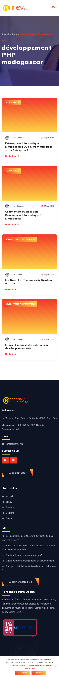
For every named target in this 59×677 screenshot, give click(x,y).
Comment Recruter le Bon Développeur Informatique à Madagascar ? (23, 215)
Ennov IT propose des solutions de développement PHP (27, 346)
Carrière (10, 512)
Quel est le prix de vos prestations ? (24, 555)
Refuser (38, 673)
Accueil (5, 34)
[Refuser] (55, 666)
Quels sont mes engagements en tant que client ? (31, 560)
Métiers (10, 507)
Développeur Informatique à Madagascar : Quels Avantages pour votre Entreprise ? (28, 147)
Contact (10, 518)
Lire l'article (10, 156)
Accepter (22, 673)
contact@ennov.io (14, 444)
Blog (14, 34)
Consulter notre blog (20, 582)
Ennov (9, 502)
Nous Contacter (17, 473)
